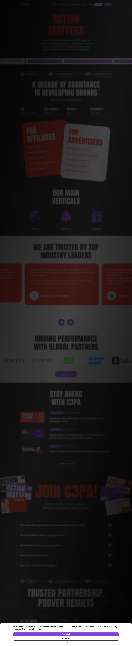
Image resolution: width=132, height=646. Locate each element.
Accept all (66, 634)
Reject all (66, 639)
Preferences (66, 642)
